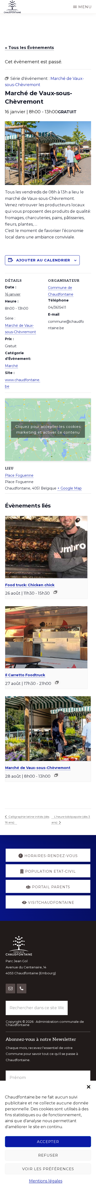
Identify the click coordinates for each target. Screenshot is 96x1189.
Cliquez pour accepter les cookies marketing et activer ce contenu (48, 429)
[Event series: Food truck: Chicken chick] (55, 592)
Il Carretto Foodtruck (25, 675)
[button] (88, 1086)
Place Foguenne (19, 475)
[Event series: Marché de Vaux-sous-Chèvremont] (56, 775)
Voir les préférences (48, 1168)
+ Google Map (69, 488)
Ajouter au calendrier (43, 260)
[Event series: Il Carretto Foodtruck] (57, 682)
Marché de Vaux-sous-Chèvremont (37, 768)
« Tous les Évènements (29, 47)
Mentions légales (45, 1181)
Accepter (48, 1141)
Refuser (48, 1155)
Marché (11, 366)
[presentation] (46, 547)
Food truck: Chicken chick (29, 585)
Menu (85, 6)
